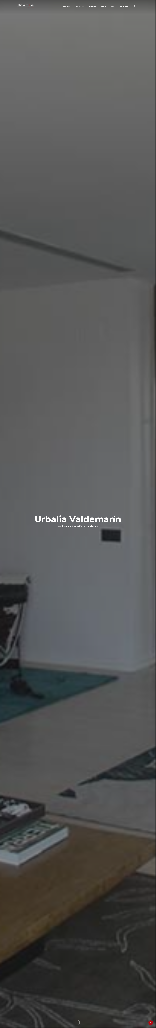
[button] (138, 6)
